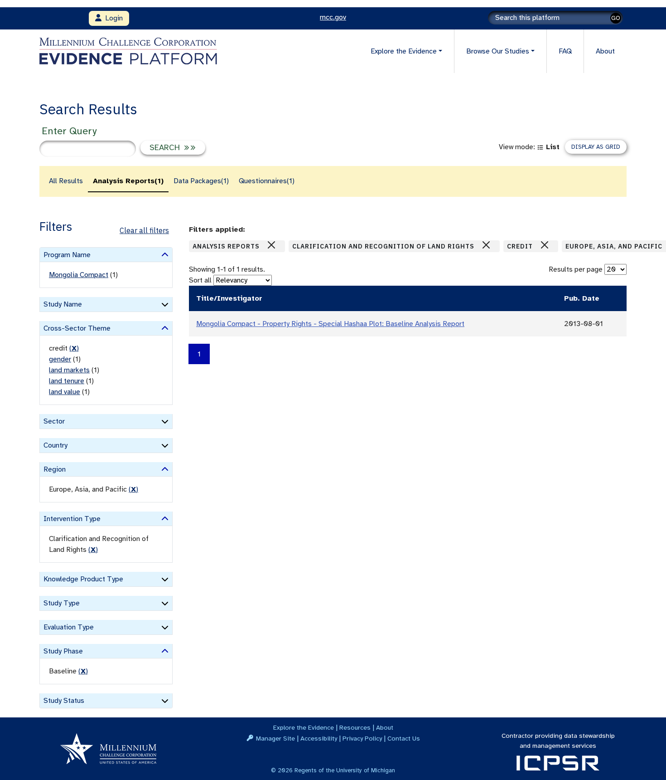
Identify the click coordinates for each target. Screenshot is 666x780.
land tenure (66, 380)
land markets (69, 370)
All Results (66, 180)
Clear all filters (144, 230)
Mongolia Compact (78, 274)
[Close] (271, 245)
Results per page (576, 269)
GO (615, 18)
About (605, 51)
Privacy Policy (362, 738)
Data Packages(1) (201, 180)
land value (64, 391)
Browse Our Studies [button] (497, 51)
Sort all (200, 280)
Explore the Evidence (303, 727)
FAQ (565, 51)
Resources (355, 727)
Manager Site (275, 738)
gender (60, 359)
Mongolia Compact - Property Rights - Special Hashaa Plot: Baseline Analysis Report (330, 323)
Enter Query (69, 131)
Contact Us (403, 738)
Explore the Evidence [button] (404, 51)
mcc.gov (333, 17)
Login (112, 18)
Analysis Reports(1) (128, 180)
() (74, 348)
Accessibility (318, 738)
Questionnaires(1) (266, 180)
